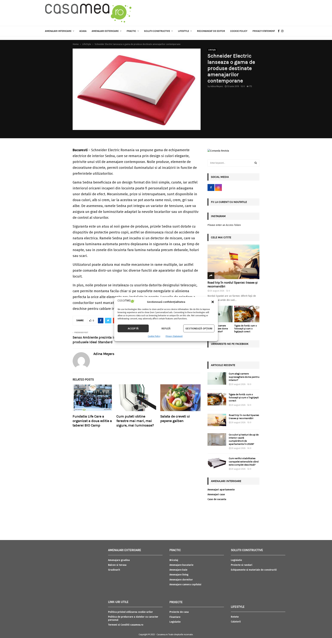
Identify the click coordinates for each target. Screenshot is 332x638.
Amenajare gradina (119, 560)
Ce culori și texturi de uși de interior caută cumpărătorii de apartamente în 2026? (244, 439)
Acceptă (133, 328)
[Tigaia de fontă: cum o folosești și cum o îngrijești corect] (246, 314)
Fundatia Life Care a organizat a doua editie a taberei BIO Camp (92, 420)
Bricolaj (173, 560)
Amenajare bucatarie (181, 565)
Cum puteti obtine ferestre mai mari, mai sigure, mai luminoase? (135, 420)
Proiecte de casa (179, 612)
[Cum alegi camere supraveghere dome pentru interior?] (220, 314)
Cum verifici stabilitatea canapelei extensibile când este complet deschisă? (244, 461)
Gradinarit (114, 569)
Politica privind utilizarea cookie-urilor (130, 612)
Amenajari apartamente (221, 489)
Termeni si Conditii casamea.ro (125, 624)
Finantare (174, 617)
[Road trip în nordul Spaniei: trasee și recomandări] (233, 262)
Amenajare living (178, 574)
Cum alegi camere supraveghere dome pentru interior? (244, 376)
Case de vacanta (217, 499)
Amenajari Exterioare (105, 31)
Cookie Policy (154, 336)
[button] (212, 302)
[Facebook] (279, 31)
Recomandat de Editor (211, 31)
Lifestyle (183, 31)
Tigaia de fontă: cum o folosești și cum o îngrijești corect (245, 328)
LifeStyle (212, 50)
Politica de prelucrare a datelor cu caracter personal (133, 618)
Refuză (166, 328)
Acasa (82, 31)
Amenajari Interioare (58, 31)
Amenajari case (216, 494)
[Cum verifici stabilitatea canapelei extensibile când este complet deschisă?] (217, 463)
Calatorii (236, 621)
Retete (235, 616)
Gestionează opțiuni (198, 328)
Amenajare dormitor (181, 579)
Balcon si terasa (117, 565)
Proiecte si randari (241, 565)
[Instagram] (283, 31)
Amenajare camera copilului (185, 584)
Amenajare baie (178, 569)
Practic (131, 31)
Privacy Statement (174, 336)
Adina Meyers (216, 86)
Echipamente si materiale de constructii (254, 569)
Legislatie (175, 621)
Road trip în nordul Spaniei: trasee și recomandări (233, 284)
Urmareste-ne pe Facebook (229, 343)
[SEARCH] (255, 163)
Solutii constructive (157, 31)
